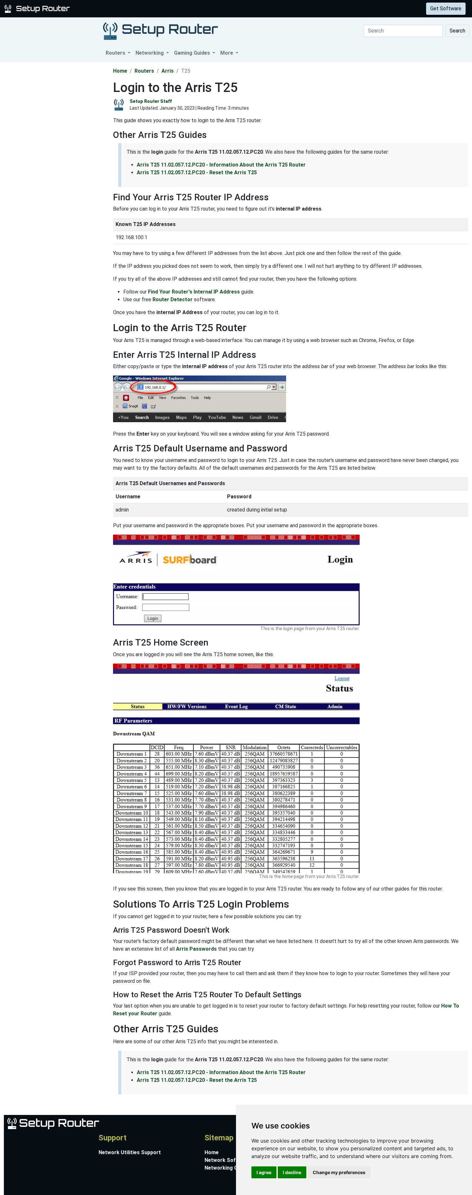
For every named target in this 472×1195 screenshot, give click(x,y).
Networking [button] (150, 53)
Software (160, 8)
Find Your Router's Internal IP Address (194, 292)
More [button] (227, 53)
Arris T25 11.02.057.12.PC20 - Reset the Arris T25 (197, 172)
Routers (100, 8)
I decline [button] (292, 1172)
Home (120, 71)
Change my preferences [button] (339, 1172)
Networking (129, 8)
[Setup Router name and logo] (38, 8)
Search (457, 31)
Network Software (227, 1160)
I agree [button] (264, 1172)
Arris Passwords (196, 949)
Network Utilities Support (130, 1152)
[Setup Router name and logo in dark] (160, 30)
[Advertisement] (56, 158)
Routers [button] (116, 53)
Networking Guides (227, 1168)
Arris (168, 71)
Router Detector (173, 299)
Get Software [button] (445, 8)
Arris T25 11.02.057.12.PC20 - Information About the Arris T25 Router (221, 165)
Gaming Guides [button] (192, 53)
